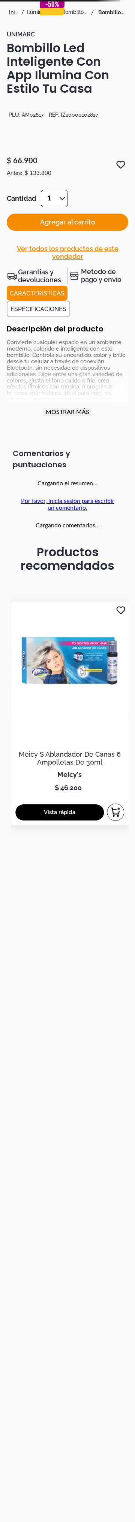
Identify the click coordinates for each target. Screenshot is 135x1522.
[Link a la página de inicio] (13, 12)
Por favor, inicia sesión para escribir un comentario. (67, 504)
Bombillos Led (75, 12)
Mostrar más (67, 412)
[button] (37, 276)
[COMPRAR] (115, 812)
